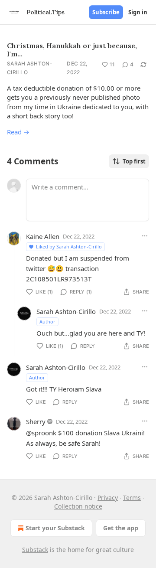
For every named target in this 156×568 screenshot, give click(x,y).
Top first (134, 161)
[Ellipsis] (145, 236)
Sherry (36, 421)
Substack (35, 549)
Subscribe (106, 12)
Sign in (137, 12)
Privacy (108, 497)
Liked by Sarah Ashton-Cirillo (69, 246)
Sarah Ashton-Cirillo (29, 67)
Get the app (120, 528)
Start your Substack (55, 528)
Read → (18, 131)
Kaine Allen (42, 236)
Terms (132, 497)
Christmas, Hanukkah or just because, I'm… (72, 49)
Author (47, 321)
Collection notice (78, 506)
